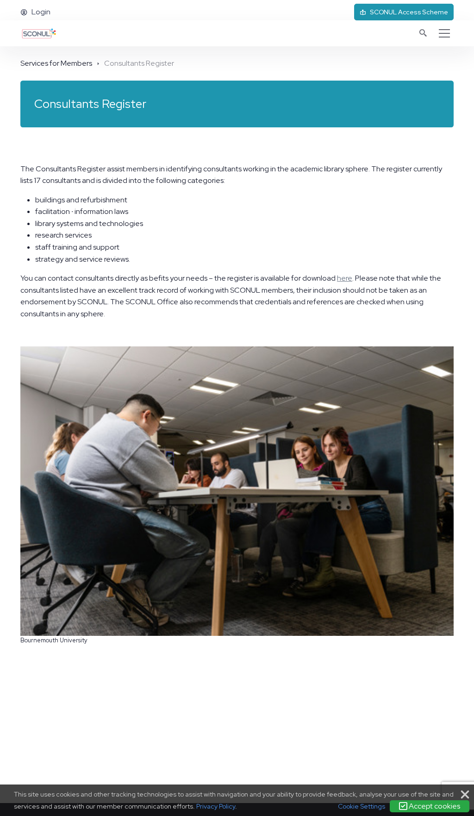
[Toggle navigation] (444, 33)
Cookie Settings (361, 806)
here (344, 278)
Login (40, 12)
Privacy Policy (215, 806)
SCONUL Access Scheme (409, 12)
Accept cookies (433, 806)
